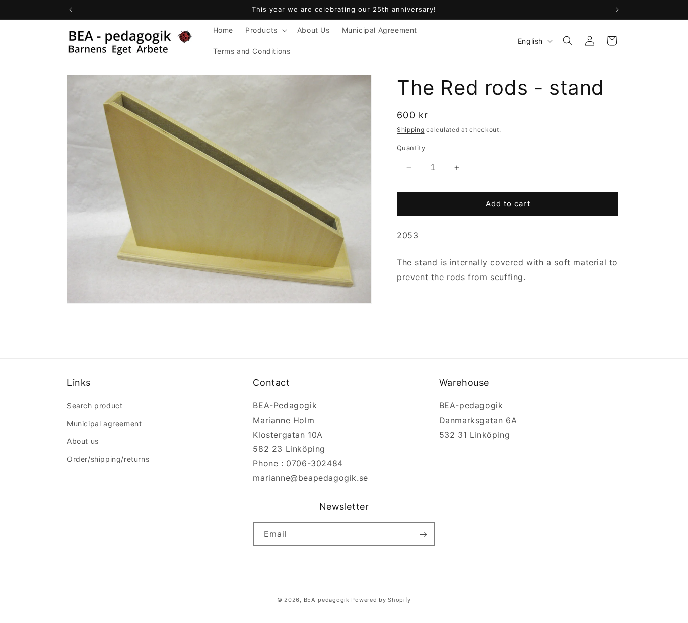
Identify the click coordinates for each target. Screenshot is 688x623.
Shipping (411, 129)
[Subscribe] (423, 534)
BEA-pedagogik (327, 599)
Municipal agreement (104, 424)
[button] (265, 30)
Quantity (411, 148)
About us (83, 441)
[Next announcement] (617, 9)
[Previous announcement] (70, 9)
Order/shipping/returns (108, 459)
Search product (94, 405)
